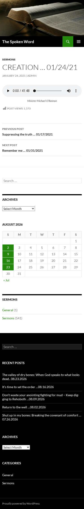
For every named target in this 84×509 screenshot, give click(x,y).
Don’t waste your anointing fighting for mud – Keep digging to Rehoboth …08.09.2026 (40, 397)
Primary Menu (78, 41)
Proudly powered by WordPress (21, 503)
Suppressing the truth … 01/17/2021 (27, 131)
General (7, 310)
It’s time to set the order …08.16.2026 (28, 387)
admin (32, 75)
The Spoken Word (18, 41)
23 (8, 267)
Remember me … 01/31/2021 (22, 147)
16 (8, 260)
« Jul (6, 280)
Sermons (8, 59)
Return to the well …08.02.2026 (24, 407)
